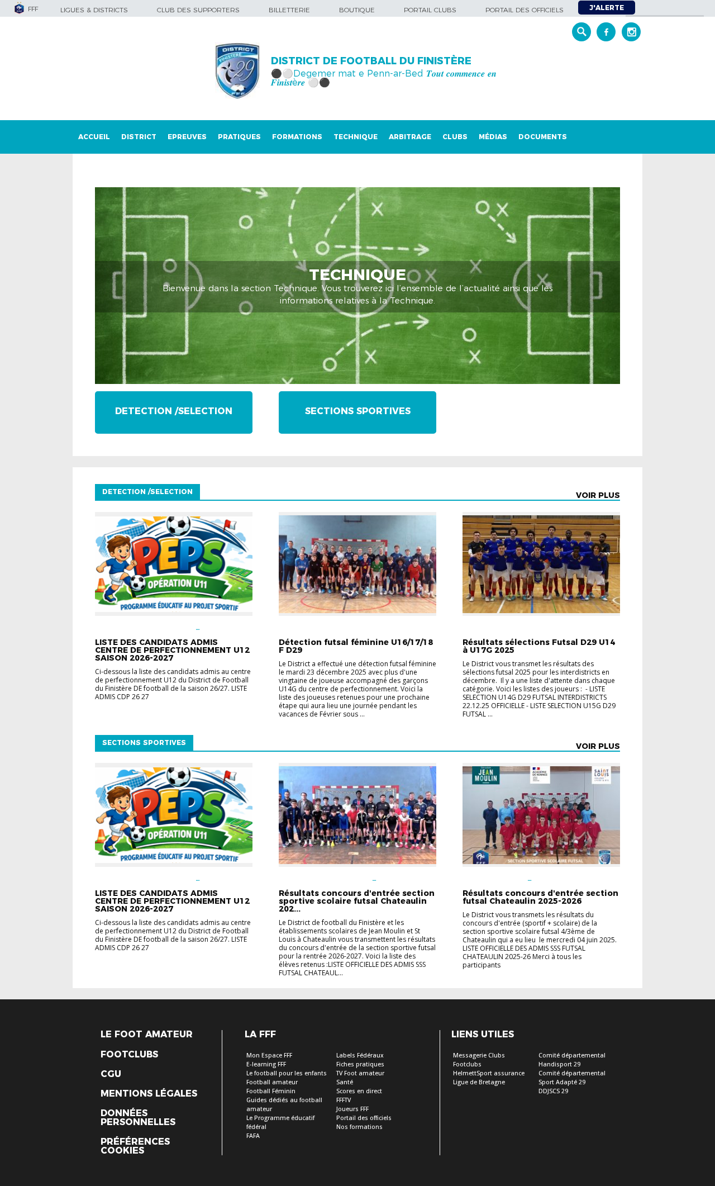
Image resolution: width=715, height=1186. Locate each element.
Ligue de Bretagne (479, 1082)
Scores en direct (359, 1091)
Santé (344, 1082)
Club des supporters (198, 10)
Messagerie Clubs (479, 1055)
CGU (111, 1074)
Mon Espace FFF (269, 1055)
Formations (297, 136)
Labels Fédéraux (360, 1055)
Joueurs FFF (352, 1109)
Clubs (455, 136)
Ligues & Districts (94, 10)
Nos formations (359, 1127)
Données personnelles (138, 1118)
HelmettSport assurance (489, 1073)
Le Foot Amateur (147, 1034)
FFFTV (343, 1100)
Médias (493, 136)
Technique (355, 136)
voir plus (598, 495)
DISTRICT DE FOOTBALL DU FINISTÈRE (371, 61)
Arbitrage (410, 136)
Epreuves (187, 136)
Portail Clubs (430, 10)
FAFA (253, 1136)
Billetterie (289, 10)
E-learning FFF (266, 1064)
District (138, 136)
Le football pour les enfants (286, 1073)
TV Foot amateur (360, 1073)
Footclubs (129, 1054)
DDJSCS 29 (553, 1091)
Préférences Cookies (135, 1146)
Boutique (357, 10)
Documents (542, 136)
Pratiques (239, 136)
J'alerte (606, 7)
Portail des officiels (524, 10)
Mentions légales (149, 1093)
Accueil (94, 136)
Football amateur (272, 1082)
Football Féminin (270, 1091)
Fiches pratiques (360, 1064)
